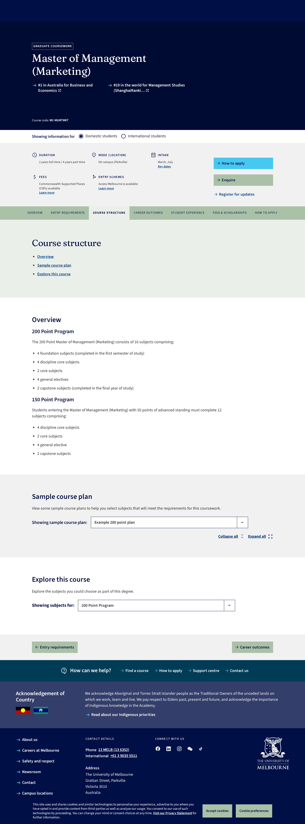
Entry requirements (68, 213)
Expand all (257, 536)
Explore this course (54, 274)
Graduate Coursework (52, 46)
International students (147, 136)
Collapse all (228, 536)
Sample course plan (54, 265)
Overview (35, 213)
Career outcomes (148, 213)
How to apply (266, 213)
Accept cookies (217, 810)
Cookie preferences (254, 810)
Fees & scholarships (230, 213)
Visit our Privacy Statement (172, 813)
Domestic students (101, 136)
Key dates (164, 166)
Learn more (46, 192)
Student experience (188, 213)
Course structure (109, 213)
